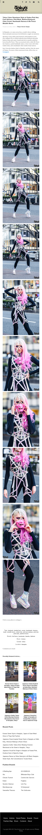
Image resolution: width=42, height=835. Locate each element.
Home (5, 818)
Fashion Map (8, 821)
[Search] (38, 2)
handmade (29, 630)
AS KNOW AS (25, 771)
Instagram (6, 52)
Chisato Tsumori (8, 777)
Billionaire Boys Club (27, 774)
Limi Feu (23, 784)
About (30, 821)
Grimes (23, 639)
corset (23, 630)
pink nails (16, 633)
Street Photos (21, 818)
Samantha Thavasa (9, 790)
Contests (23, 821)
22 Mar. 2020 (11, 26)
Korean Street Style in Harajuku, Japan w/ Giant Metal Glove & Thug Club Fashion (11, 686)
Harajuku (24, 644)
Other (23, 641)
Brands (29, 818)
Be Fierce (15, 636)
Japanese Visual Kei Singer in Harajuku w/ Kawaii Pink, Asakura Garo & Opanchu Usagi (30, 718)
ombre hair (19, 632)
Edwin (4, 781)
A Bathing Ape (7, 771)
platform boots (24, 633)
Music (16, 821)
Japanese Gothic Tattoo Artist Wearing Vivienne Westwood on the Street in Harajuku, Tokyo (12, 718)
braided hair (17, 630)
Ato (4, 774)
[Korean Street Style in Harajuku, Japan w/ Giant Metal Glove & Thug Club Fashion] (11, 671)
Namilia (27, 636)
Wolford (32, 636)
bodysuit (10, 630)
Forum (36, 818)
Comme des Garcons (27, 777)
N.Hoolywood (25, 787)
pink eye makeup (28, 632)
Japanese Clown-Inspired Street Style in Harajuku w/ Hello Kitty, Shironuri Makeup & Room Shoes (30, 686)
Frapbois (23, 781)
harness (35, 630)
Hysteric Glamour (8, 784)
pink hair (35, 632)
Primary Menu (7, 816)
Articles (12, 818)
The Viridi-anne (25, 790)
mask (4, 632)
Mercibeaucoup (7, 787)
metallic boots (11, 632)
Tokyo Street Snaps (23, 26)
